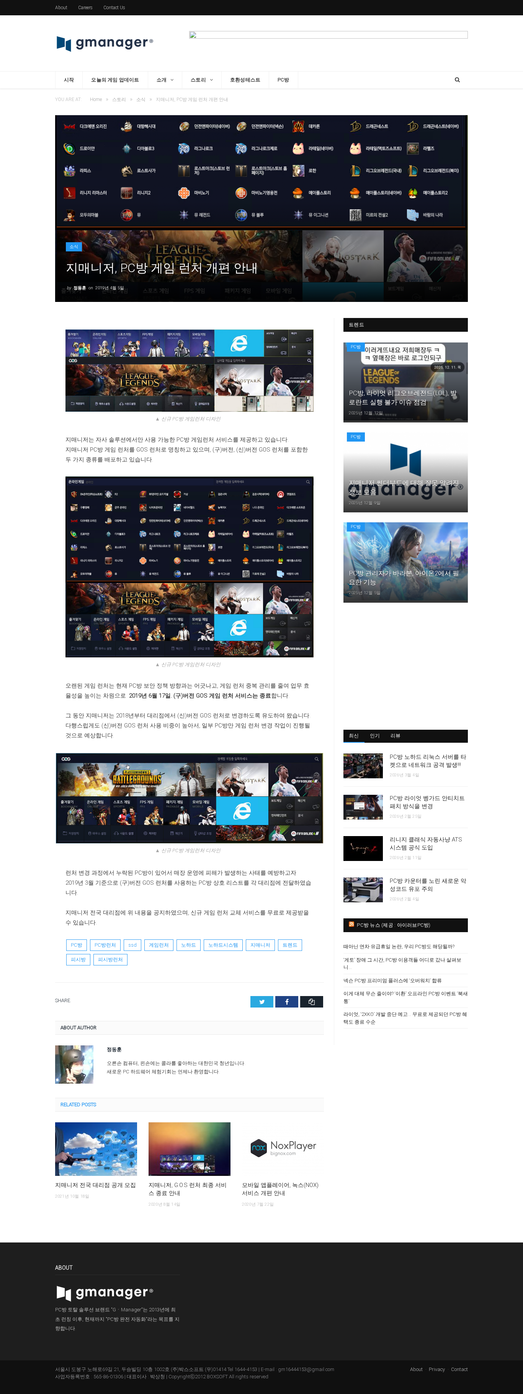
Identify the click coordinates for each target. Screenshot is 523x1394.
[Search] (457, 80)
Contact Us (114, 7)
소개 (162, 80)
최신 (354, 736)
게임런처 (159, 945)
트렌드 (290, 945)
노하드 (188, 945)
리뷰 (396, 736)
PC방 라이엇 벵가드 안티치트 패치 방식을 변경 (427, 802)
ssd (132, 945)
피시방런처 (110, 959)
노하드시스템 (223, 945)
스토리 (198, 80)
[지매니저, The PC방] (105, 43)
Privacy (437, 1369)
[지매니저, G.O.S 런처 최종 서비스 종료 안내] (189, 1149)
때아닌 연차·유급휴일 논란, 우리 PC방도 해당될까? (398, 946)
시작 (69, 80)
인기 (375, 736)
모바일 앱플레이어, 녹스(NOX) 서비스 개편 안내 (280, 1189)
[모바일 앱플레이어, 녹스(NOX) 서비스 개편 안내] (283, 1149)
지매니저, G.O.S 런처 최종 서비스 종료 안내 (188, 1189)
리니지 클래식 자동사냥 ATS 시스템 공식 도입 (426, 843)
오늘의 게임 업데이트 (115, 80)
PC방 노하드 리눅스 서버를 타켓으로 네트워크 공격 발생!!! (428, 760)
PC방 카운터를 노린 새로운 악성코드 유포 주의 (428, 884)
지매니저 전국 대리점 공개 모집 (95, 1185)
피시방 (78, 959)
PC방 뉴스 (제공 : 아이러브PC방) (393, 925)
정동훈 (80, 287)
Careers (85, 7)
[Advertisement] (405, 666)
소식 (74, 246)
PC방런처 (105, 945)
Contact (459, 1369)
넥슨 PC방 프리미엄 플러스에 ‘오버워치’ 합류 (392, 980)
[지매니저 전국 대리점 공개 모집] (96, 1149)
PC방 (283, 80)
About (61, 7)
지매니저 (260, 945)
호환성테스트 (245, 80)
